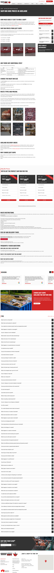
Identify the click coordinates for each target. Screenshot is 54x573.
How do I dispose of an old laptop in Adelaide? (10, 402)
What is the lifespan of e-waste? (7, 427)
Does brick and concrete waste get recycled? (10, 433)
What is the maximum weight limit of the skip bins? (11, 519)
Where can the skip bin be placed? (7, 528)
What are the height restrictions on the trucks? (10, 500)
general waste (11, 95)
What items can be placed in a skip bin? (44, 34)
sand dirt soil (30, 95)
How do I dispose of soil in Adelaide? (8, 332)
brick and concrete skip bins (23, 95)
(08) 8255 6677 (42, 1)
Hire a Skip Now (45, 23)
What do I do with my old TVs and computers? (10, 481)
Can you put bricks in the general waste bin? (9, 440)
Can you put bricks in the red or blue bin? (9, 361)
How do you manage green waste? (8, 421)
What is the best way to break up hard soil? (9, 367)
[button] (52, 272)
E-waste (2, 225)
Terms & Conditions (15, 570)
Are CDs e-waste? (4, 405)
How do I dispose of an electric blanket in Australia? (11, 383)
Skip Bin (13, 3)
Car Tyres (2, 224)
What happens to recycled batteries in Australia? (10, 345)
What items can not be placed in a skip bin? (9, 490)
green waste (16, 95)
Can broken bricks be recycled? (7, 354)
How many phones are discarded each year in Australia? (12, 424)
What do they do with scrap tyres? (8, 395)
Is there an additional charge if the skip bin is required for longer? (14, 503)
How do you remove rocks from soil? (8, 364)
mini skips (19, 24)
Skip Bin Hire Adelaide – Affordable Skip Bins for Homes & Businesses (16, 562)
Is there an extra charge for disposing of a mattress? (11, 474)
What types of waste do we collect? (8, 468)
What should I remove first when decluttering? (10, 335)
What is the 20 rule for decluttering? (8, 342)
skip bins (13, 25)
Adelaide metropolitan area (15, 145)
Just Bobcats (48, 49)
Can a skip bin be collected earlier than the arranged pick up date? (14, 509)
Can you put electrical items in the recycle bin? (10, 386)
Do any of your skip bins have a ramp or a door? (10, 525)
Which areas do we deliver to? (7, 465)
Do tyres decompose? (5, 389)
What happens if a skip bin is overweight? (44, 42)
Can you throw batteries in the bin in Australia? (10, 351)
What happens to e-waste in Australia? (8, 430)
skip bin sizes (3, 88)
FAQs (32, 3)
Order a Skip (49, 1)
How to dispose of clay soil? (6, 373)
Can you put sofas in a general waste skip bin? (10, 446)
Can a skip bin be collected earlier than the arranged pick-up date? (45, 38)
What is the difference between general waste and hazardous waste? (14, 443)
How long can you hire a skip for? (7, 512)
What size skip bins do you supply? (7, 531)
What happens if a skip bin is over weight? (9, 484)
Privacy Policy (14, 572)
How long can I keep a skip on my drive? (9, 452)
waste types (10, 98)
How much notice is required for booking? (9, 522)
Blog (37, 3)
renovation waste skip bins (9, 99)
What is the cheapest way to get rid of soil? (9, 370)
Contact (41, 3)
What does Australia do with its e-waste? (9, 414)
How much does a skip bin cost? (7, 449)
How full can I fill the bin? (6, 462)
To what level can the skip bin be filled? (8, 493)
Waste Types (20, 3)
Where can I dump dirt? (5, 376)
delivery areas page (16, 148)
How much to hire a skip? (6, 471)
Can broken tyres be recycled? (7, 392)
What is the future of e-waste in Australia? (9, 411)
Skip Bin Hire (27, 3)
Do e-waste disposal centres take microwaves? (10, 408)
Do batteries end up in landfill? (7, 348)
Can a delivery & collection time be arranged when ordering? (13, 506)
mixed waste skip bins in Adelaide (6, 96)
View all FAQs (50, 316)
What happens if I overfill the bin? (7, 459)
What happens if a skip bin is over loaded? (9, 487)
